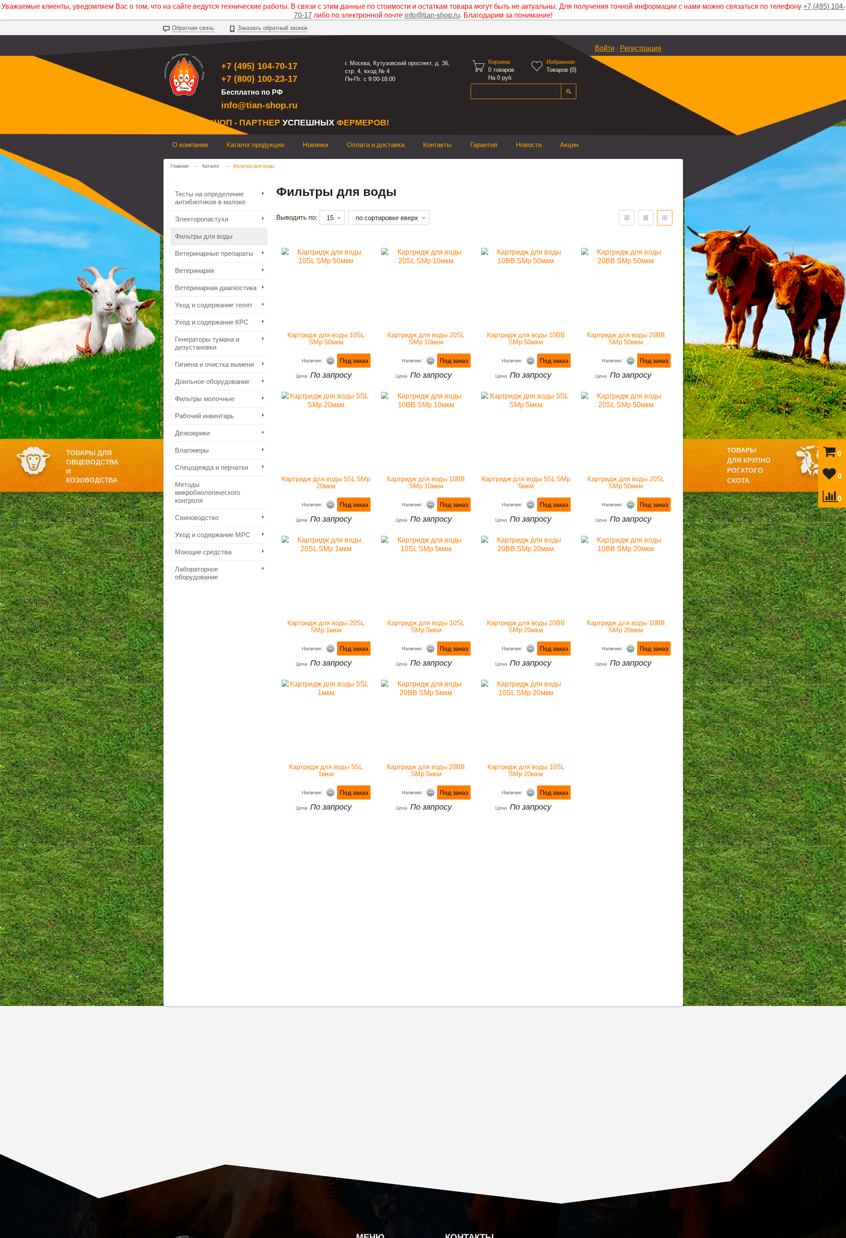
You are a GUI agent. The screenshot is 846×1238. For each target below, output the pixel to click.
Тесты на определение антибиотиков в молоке (210, 198)
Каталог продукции (255, 144)
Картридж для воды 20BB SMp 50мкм (627, 339)
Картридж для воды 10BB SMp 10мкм (427, 482)
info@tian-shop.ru (432, 15)
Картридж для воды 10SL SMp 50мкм (326, 339)
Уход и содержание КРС (212, 322)
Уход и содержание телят (213, 305)
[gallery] (645, 217)
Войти (605, 48)
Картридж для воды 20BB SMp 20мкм (527, 626)
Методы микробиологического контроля (207, 492)
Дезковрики (192, 433)
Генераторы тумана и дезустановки (207, 343)
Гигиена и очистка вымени (214, 364)
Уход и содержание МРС (212, 534)
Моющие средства (203, 552)
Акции (569, 144)
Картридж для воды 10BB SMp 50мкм (527, 339)
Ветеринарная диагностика (215, 287)
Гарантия (483, 144)
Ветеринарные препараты (214, 253)
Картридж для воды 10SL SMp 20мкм (526, 770)
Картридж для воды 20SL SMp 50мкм (626, 482)
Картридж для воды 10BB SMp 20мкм (627, 626)
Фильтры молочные (204, 398)
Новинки (315, 144)
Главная (180, 166)
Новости (529, 144)
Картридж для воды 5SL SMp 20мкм (326, 482)
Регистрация (640, 48)
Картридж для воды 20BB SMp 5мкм (427, 770)
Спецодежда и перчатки (211, 467)
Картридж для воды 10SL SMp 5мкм (426, 626)
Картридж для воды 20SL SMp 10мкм (426, 339)
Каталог (210, 166)
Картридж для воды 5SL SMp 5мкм (526, 482)
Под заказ (354, 360)
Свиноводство (197, 517)
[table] (626, 217)
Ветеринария (194, 270)
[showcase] (664, 217)
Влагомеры (192, 450)
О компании (190, 144)
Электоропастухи (201, 219)
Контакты (437, 144)
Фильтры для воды (204, 236)
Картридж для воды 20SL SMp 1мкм (326, 626)
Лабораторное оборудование (196, 573)
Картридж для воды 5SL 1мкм (326, 770)
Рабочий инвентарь (204, 416)
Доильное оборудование (212, 381)
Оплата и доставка (375, 144)
